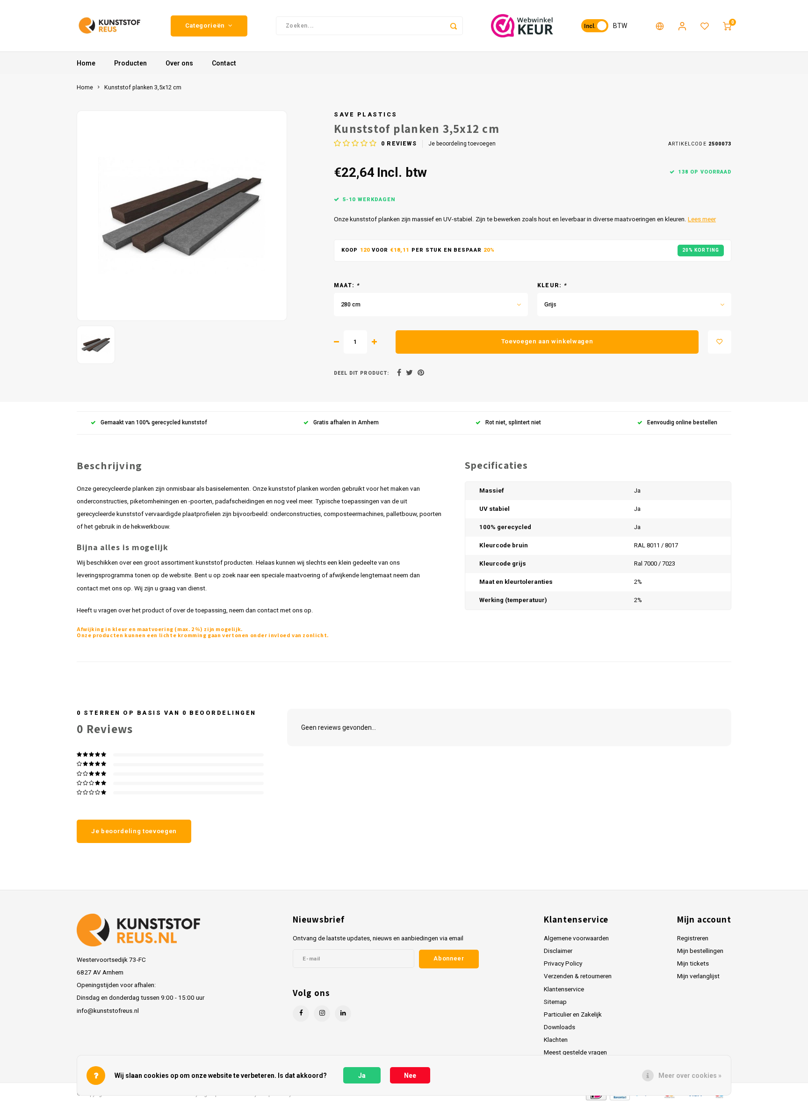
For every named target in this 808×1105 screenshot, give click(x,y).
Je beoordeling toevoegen (462, 143)
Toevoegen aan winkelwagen (547, 341)
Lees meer (702, 219)
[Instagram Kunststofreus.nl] (322, 1013)
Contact (224, 63)
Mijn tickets (693, 963)
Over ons (179, 63)
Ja (362, 1075)
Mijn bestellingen (700, 950)
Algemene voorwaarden (576, 938)
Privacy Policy (563, 963)
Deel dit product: (361, 373)
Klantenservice (564, 989)
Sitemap (555, 1001)
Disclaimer (558, 950)
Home (86, 63)
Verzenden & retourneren (578, 976)
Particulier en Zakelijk (573, 1014)
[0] (727, 25)
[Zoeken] (453, 25)
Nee (410, 1075)
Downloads (559, 1027)
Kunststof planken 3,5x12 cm (142, 87)
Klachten (556, 1039)
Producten (130, 63)
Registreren (692, 938)
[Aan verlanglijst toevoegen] (719, 342)
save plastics (365, 114)
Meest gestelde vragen (575, 1052)
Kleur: (552, 285)
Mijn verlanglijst (698, 976)
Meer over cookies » (689, 1075)
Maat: (347, 285)
